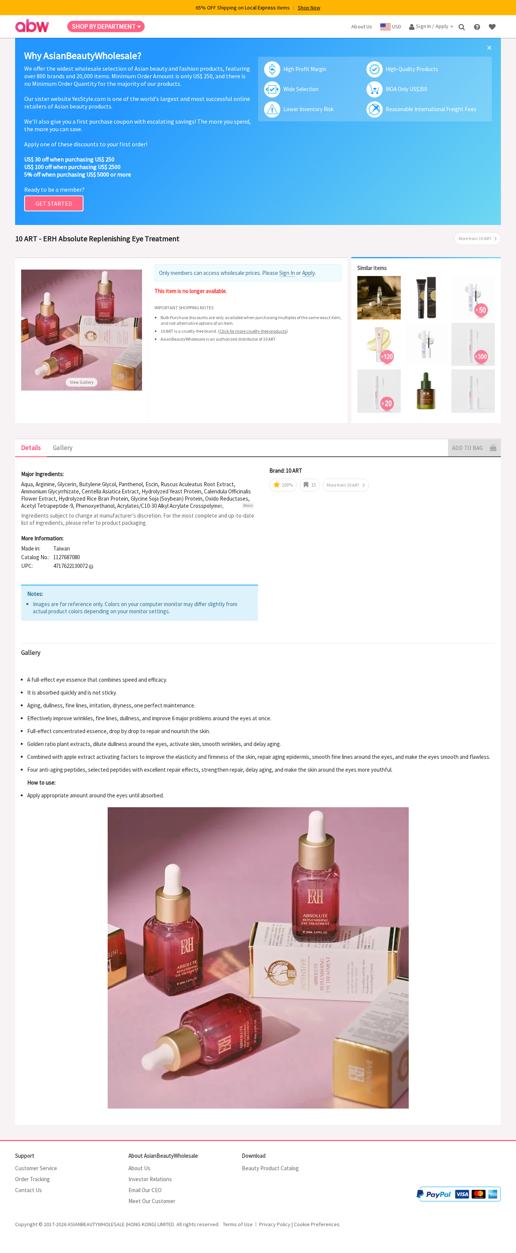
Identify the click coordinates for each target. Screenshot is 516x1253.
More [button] (248, 505)
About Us (139, 1168)
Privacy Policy (274, 1224)
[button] (91, 566)
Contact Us (28, 1190)
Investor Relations (150, 1179)
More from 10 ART (475, 238)
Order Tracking (32, 1179)
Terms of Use (238, 1224)
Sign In (287, 272)
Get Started (54, 203)
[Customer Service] (477, 26)
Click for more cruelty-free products (252, 331)
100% (287, 485)
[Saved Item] (493, 26)
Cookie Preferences (317, 1224)
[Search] (462, 26)
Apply (308, 272)
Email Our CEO (145, 1190)
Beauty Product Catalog (270, 1168)
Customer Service (36, 1168)
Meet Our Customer (151, 1201)
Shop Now (309, 7)
